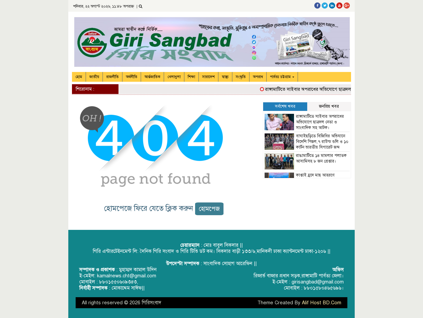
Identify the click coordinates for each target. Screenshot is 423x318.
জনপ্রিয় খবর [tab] (329, 106)
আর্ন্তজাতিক (152, 76)
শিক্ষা (191, 76)
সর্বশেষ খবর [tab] (285, 106)
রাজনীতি (112, 76)
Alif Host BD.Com (321, 303)
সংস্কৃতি (241, 76)
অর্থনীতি (131, 76)
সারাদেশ (208, 76)
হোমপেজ (209, 208)
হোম (78, 76)
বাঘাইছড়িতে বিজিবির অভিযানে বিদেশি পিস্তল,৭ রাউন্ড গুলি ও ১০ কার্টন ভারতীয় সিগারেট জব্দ (322, 141)
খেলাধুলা (174, 76)
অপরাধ (258, 76)
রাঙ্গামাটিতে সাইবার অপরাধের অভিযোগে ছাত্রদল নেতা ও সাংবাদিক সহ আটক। (329, 89)
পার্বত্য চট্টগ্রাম (281, 76)
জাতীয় (94, 76)
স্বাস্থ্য (225, 76)
